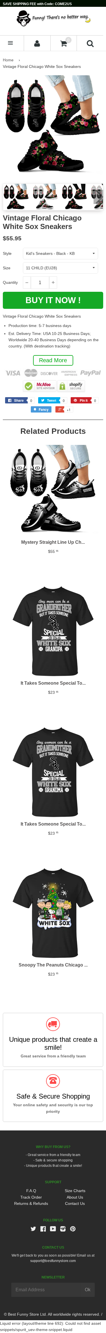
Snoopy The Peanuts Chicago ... (53, 965)
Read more (53, 360)
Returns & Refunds (31, 1203)
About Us (75, 1197)
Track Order (31, 1197)
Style (7, 253)
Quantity (10, 282)
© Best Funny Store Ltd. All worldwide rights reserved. (52, 1314)
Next (98, 197)
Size (6, 268)
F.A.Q (31, 1190)
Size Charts (75, 1190)
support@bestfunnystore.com (53, 1261)
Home (8, 60)
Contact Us (75, 1203)
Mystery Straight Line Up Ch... (53, 542)
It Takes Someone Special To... (53, 683)
